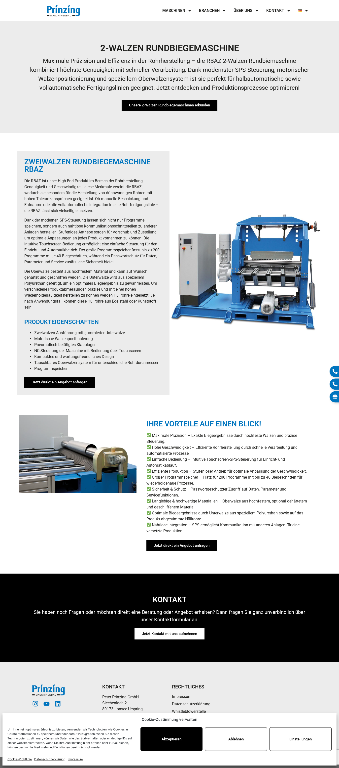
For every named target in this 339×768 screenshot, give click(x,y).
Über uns (243, 10)
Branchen (209, 10)
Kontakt (275, 10)
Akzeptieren (171, 739)
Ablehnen (236, 739)
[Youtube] (46, 704)
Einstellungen (300, 739)
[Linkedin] (58, 704)
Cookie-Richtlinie (19, 759)
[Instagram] (35, 704)
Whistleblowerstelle (189, 711)
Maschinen (173, 10)
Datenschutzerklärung (49, 759)
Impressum (75, 759)
